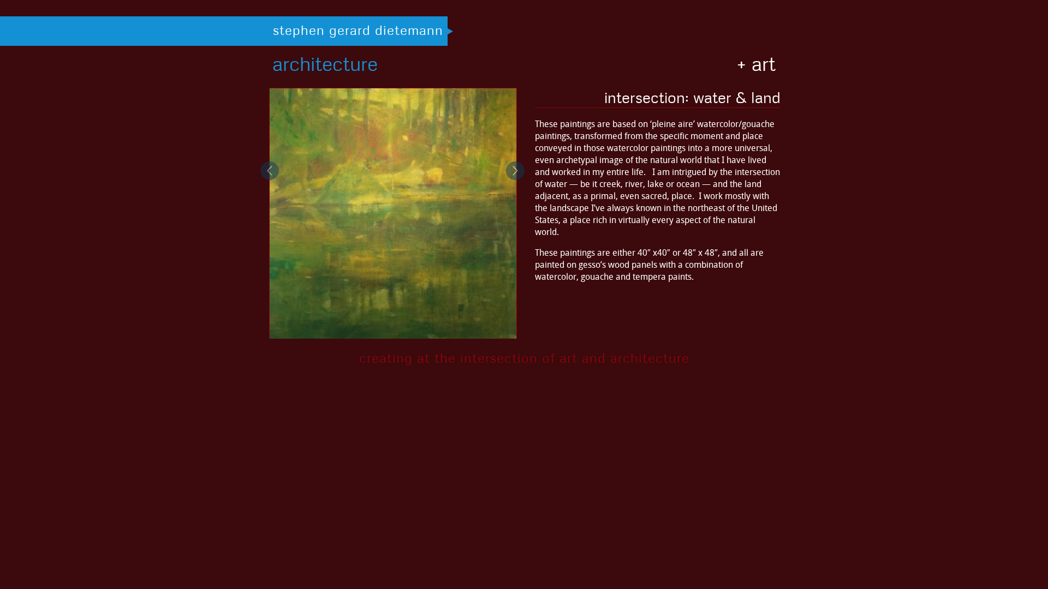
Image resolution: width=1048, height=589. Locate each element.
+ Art (756, 63)
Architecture (325, 63)
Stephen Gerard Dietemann (358, 30)
